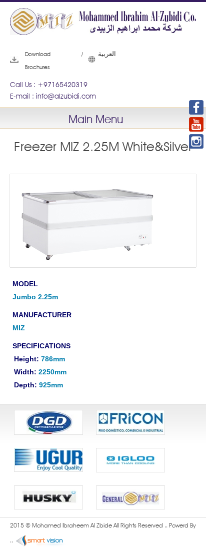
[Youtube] (196, 124)
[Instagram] (196, 141)
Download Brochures (25, 61)
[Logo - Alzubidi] (103, 24)
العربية (93, 60)
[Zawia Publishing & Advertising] (41, 541)
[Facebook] (196, 107)
